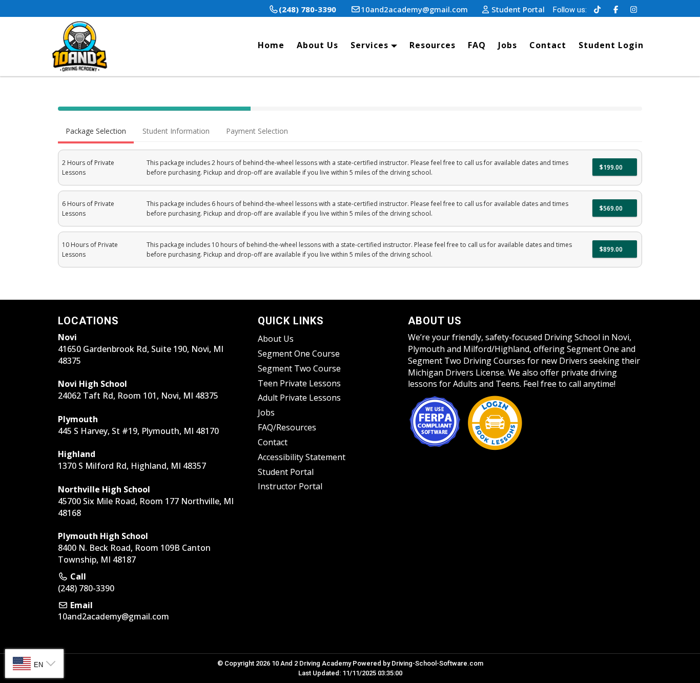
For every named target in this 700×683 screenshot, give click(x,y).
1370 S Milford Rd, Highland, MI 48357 (132, 459)
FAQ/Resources (287, 427)
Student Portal (286, 472)
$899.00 (612, 249)
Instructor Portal (290, 486)
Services (371, 45)
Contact (547, 45)
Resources (432, 45)
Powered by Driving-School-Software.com (418, 663)
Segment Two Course (299, 368)
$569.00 (612, 208)
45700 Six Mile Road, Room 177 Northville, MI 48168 (146, 501)
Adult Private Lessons (299, 397)
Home (271, 45)
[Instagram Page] (633, 9)
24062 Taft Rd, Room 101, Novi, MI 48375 (138, 389)
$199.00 (612, 167)
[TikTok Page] (597, 9)
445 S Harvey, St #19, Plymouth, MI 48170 (138, 425)
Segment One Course (299, 353)
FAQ (477, 45)
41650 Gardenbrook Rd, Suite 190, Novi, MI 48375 (140, 349)
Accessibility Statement (301, 457)
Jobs (507, 45)
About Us (317, 45)
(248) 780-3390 (86, 588)
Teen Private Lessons (299, 383)
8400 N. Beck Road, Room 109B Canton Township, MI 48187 (134, 547)
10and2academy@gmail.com (113, 616)
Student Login (611, 45)
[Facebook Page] (615, 9)
